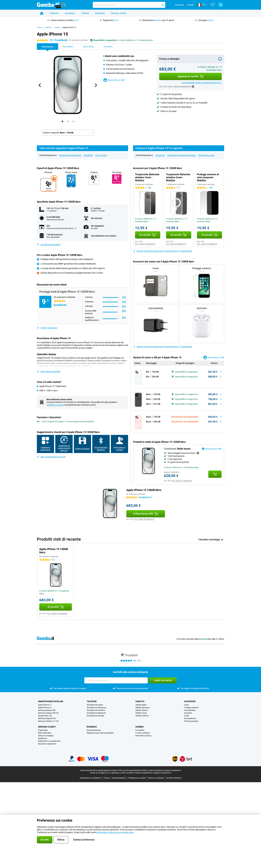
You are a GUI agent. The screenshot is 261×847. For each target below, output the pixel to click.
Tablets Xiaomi (141, 710)
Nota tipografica (119, 778)
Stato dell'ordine (44, 733)
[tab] (62, 121)
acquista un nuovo (55, 405)
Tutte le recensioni (48, 328)
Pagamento (43, 730)
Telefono (54, 13)
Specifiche (88, 155)
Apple (57, 27)
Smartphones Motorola (96, 713)
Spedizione (42, 738)
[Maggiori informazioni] (193, 86)
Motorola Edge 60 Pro (47, 718)
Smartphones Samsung (96, 708)
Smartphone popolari (50, 701)
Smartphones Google (95, 716)
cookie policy (128, 832)
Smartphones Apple (95, 705)
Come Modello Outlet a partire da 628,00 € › (201, 82)
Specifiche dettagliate (50, 244)
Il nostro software (142, 733)
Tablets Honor (141, 713)
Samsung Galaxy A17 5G (48, 721)
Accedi (190, 5)
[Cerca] (162, 4)
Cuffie (186, 716)
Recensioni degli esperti (70, 155)
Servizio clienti (118, 13)
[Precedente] (40, 85)
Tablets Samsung (142, 708)
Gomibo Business (94, 730)
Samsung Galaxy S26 (47, 710)
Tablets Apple (140, 705)
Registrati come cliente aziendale (100, 733)
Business (100, 13)
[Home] (42, 13)
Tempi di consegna (45, 736)
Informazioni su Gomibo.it (90, 778)
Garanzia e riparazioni (47, 744)
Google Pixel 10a (45, 716)
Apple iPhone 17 (45, 705)
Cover (186, 705)
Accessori (70, 13)
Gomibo (139, 727)
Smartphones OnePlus (96, 710)
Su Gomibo (139, 730)
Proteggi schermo (191, 708)
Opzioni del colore (206, 155)
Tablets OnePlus (141, 716)
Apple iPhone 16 (45, 708)
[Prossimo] (96, 85)
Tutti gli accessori (191, 721)
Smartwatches (190, 718)
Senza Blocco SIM (116, 80)
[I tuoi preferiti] (212, 4)
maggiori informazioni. (162, 773)
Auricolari (188, 713)
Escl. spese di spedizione (145, 244)
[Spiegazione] (198, 453)
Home (39, 27)
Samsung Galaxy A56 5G (48, 713)
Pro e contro (101, 155)
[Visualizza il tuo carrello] (220, 4)
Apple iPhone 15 (69, 27)
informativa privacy (143, 736)
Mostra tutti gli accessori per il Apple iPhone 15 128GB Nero (164, 251)
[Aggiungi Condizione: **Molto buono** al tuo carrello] (215, 474)
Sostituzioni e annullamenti (49, 741)
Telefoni (92, 701)
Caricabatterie (190, 710)
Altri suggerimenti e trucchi (52, 457)
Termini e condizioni (156, 778)
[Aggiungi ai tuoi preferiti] (220, 59)
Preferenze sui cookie (136, 778)
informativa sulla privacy (108, 832)
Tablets (85, 13)
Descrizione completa (50, 371)
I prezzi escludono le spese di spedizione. (164, 770)
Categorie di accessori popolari (181, 155)
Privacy (107, 778)
